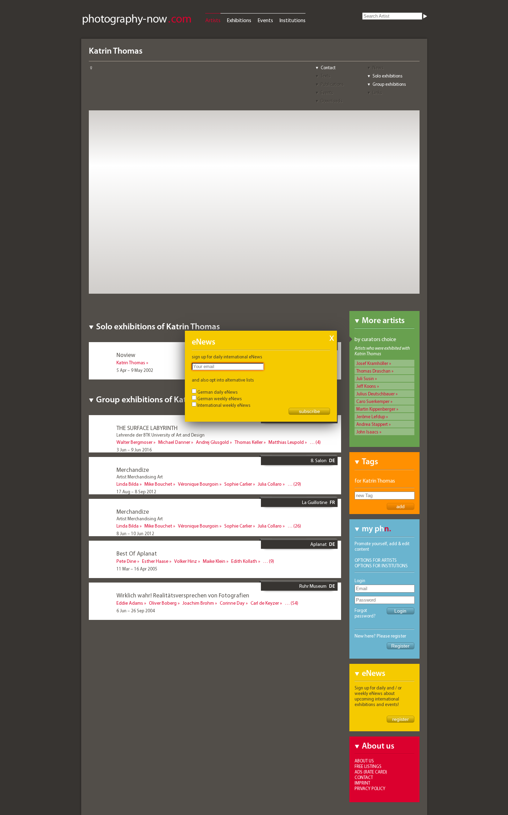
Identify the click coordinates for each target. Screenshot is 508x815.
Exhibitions (239, 20)
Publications (332, 84)
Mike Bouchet (158, 484)
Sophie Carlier (238, 484)
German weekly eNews (219, 398)
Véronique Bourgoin (198, 484)
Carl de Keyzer (265, 603)
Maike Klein (214, 561)
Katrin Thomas (130, 362)
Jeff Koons (366, 386)
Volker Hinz (185, 561)
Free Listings (368, 766)
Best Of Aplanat (136, 553)
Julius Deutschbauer (375, 393)
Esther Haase (155, 561)
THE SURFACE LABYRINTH (147, 427)
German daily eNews (217, 392)
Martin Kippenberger (375, 409)
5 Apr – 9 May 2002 (134, 370)
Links (377, 92)
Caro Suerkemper (372, 401)
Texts (325, 76)
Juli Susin (365, 378)
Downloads (331, 100)
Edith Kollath (244, 561)
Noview (125, 354)
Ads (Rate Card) (371, 772)
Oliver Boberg (163, 603)
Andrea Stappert (372, 424)
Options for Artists (376, 560)
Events (265, 20)
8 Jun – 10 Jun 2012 (135, 533)
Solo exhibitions (388, 76)
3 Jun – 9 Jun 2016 (134, 449)
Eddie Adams (129, 603)
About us (364, 760)
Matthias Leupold (286, 442)
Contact (328, 67)
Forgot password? (365, 613)
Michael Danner (174, 442)
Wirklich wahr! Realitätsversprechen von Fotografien (182, 595)
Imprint (362, 783)
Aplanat (318, 544)
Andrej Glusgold (212, 442)
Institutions (292, 20)
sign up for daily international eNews (227, 356)
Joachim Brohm (198, 603)
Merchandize (132, 469)
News (378, 67)
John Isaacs (367, 431)
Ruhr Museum (313, 586)
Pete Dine (126, 561)
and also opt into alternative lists (223, 380)
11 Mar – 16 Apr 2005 (136, 568)
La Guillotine (314, 502)
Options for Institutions (381, 565)
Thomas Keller (249, 442)
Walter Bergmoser (134, 442)
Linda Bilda (127, 484)
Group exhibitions (389, 84)
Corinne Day (232, 603)
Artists (212, 20)
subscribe (309, 411)
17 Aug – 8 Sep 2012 (136, 491)
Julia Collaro (270, 484)
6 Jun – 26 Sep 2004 (135, 610)
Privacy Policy (370, 788)
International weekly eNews (224, 405)
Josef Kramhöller (372, 363)
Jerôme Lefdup (370, 416)
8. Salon (319, 460)
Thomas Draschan (373, 371)
